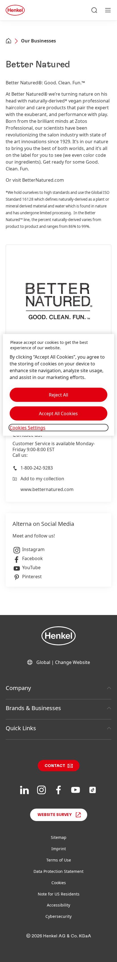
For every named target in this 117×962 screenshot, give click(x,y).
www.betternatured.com (47, 489)
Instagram (33, 549)
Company (18, 688)
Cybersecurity (58, 916)
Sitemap (58, 837)
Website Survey (54, 815)
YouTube (31, 567)
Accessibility (58, 905)
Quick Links (21, 728)
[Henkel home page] (8, 41)
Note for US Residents (59, 894)
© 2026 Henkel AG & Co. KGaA (58, 936)
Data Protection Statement (58, 871)
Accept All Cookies (58, 413)
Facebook (32, 558)
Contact (55, 766)
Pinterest (32, 576)
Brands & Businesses (33, 708)
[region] (58, 385)
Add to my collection (42, 478)
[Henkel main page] (15, 10)
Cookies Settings (27, 427)
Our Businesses (38, 41)
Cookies (58, 882)
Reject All (58, 395)
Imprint (58, 848)
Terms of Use (58, 860)
